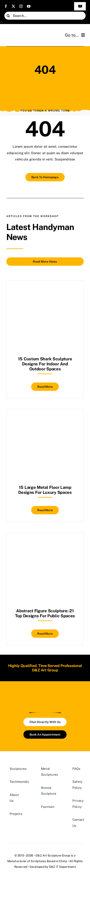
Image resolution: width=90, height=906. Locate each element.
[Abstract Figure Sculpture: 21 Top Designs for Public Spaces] (45, 543)
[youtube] (28, 6)
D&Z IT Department (62, 866)
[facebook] (6, 6)
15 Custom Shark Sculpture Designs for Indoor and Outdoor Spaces (45, 363)
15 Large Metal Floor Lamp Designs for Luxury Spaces (45, 490)
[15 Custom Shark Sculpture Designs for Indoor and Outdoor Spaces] (45, 291)
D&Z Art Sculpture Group (53, 855)
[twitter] (13, 6)
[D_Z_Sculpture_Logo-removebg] (45, 695)
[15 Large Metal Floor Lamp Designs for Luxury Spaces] (45, 419)
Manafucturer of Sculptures (26, 861)
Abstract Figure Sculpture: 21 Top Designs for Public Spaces (45, 613)
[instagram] (21, 6)
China (63, 861)
